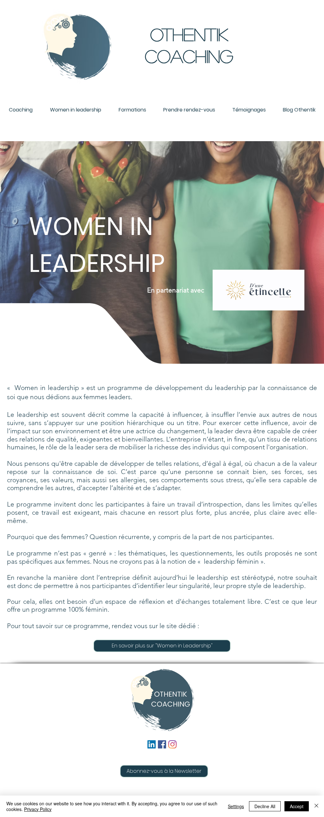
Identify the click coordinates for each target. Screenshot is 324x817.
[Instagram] (172, 744)
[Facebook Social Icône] (162, 744)
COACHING (189, 55)
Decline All (264, 806)
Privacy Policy (38, 809)
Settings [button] (236, 806)
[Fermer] (316, 806)
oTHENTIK (189, 34)
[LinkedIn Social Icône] (151, 744)
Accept (296, 806)
